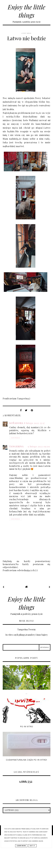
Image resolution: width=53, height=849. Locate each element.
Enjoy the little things (26, 11)
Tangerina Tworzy (26, 629)
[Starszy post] (49, 586)
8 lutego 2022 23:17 (34, 423)
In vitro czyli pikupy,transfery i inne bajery (26, 634)
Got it (32, 845)
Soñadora (16, 423)
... (26, 693)
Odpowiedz (15, 438)
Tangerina (16, 446)
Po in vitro (26, 726)
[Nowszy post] (3, 586)
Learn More (21, 845)
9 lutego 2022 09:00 (39, 446)
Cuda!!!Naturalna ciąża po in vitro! (26, 759)
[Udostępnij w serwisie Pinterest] (31, 411)
